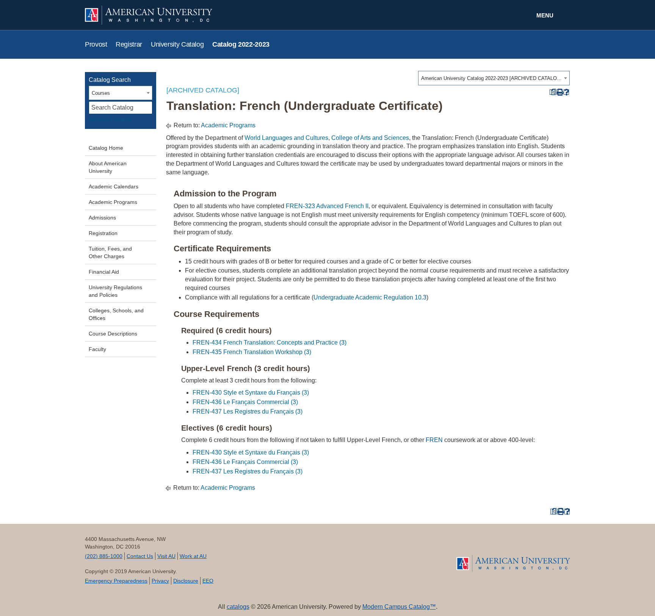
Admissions (102, 218)
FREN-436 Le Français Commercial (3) (245, 402)
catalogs (238, 606)
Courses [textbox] (101, 93)
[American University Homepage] (206, 15)
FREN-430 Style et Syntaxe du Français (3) (251, 392)
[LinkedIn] (341, 555)
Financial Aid (104, 272)
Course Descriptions (113, 334)
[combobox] (494, 78)
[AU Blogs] (394, 555)
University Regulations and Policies (115, 291)
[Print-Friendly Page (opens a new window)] (559, 92)
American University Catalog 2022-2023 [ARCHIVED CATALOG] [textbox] (491, 78)
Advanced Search (110, 119)
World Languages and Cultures (286, 138)
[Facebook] (260, 555)
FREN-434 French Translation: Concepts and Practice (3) (269, 342)
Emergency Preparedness (116, 581)
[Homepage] (513, 563)
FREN (434, 440)
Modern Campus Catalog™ (399, 606)
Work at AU (193, 556)
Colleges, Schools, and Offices (116, 314)
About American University (108, 167)
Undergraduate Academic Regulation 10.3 (369, 297)
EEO (207, 581)
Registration (103, 233)
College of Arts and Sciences (370, 138)
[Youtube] (314, 555)
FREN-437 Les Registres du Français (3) (247, 411)
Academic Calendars (113, 186)
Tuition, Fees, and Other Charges (110, 252)
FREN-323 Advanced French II (327, 206)
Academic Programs (113, 202)
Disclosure (185, 581)
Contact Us (140, 556)
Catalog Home (106, 148)
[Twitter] (287, 555)
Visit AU (166, 556)
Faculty (97, 349)
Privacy (160, 581)
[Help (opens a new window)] (566, 92)
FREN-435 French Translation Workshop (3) (252, 352)
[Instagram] (367, 555)
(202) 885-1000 (103, 556)
